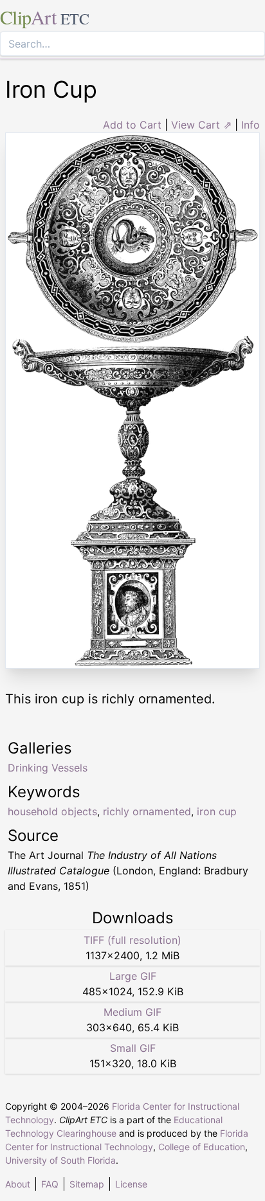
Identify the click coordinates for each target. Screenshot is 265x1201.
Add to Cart (132, 124)
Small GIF (133, 1048)
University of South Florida (60, 1160)
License (131, 1183)
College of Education (201, 1146)
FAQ (50, 1183)
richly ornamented (147, 811)
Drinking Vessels (47, 767)
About (17, 1183)
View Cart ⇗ (201, 124)
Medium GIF (132, 1012)
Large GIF (132, 976)
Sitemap (86, 1183)
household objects (52, 811)
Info (250, 124)
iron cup (217, 811)
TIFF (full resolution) (132, 940)
